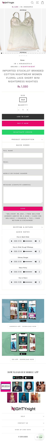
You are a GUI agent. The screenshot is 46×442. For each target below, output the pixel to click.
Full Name (8, 151)
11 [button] (19, 53)
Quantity (23, 105)
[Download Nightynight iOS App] (28, 378)
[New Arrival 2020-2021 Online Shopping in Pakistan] (6, 391)
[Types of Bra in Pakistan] (40, 391)
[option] (23, 31)
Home (22, 60)
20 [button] (35, 53)
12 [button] (21, 53)
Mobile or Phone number (15, 173)
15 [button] (26, 53)
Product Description (23, 140)
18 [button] (32, 53)
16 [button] (28, 53)
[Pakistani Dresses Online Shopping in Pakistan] (24, 402)
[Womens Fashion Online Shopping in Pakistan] (29, 391)
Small (23, 100)
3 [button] (5, 53)
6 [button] (10, 53)
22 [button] (39, 53)
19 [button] (34, 53)
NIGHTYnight (28, 67)
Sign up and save (23, 430)
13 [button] (23, 53)
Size (23, 96)
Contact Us (23, 423)
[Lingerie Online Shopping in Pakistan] (12, 402)
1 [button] (1, 53)
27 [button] (21, 55)
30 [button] (26, 55)
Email (6, 162)
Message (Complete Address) (17, 185)
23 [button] (41, 53)
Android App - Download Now (23, 326)
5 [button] (9, 53)
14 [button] (25, 53)
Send (23, 208)
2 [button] (3, 53)
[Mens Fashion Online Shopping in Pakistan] (17, 391)
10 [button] (18, 53)
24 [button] (43, 53)
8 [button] (14, 53)
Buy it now (23, 123)
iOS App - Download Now (23, 359)
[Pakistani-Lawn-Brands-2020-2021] (35, 402)
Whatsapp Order (22, 132)
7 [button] (12, 53)
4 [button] (7, 53)
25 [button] (44, 53)
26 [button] (19, 55)
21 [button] (37, 53)
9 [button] (16, 53)
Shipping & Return (23, 227)
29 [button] (25, 55)
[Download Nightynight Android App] (18, 378)
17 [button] (30, 53)
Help (23, 416)
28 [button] (23, 55)
